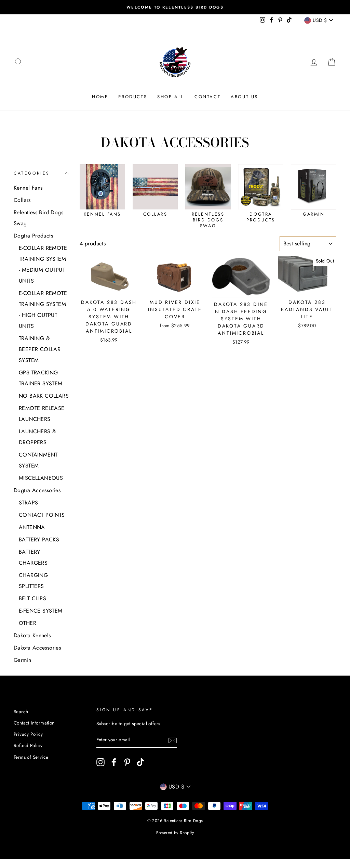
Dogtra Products (33, 236)
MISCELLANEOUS (41, 478)
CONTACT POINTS (42, 515)
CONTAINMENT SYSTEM (38, 460)
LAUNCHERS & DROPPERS (37, 436)
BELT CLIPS (32, 598)
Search (21, 711)
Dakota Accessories (37, 648)
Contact (207, 96)
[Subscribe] (172, 740)
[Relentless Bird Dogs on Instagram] (100, 762)
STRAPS (28, 503)
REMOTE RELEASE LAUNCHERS (42, 413)
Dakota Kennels (32, 635)
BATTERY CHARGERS (33, 557)
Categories (32, 173)
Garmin (22, 660)
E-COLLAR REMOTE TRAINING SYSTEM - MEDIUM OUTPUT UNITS (43, 264)
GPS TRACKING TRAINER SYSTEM (41, 378)
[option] (175, 7)
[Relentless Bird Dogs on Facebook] (114, 762)
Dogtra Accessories (37, 490)
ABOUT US (244, 96)
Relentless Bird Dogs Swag (38, 217)
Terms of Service (31, 757)
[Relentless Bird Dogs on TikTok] (140, 762)
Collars (22, 200)
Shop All (170, 96)
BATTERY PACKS (39, 539)
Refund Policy (28, 745)
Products (132, 96)
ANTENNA (32, 527)
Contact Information (34, 722)
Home (100, 96)
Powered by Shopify (175, 833)
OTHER (27, 623)
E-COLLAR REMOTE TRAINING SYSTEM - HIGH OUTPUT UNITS (43, 309)
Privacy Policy (28, 734)
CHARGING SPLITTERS (33, 580)
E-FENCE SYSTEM (41, 611)
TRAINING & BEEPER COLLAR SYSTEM (39, 349)
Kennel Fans (28, 188)
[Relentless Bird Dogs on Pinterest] (127, 762)
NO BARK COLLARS (44, 396)
